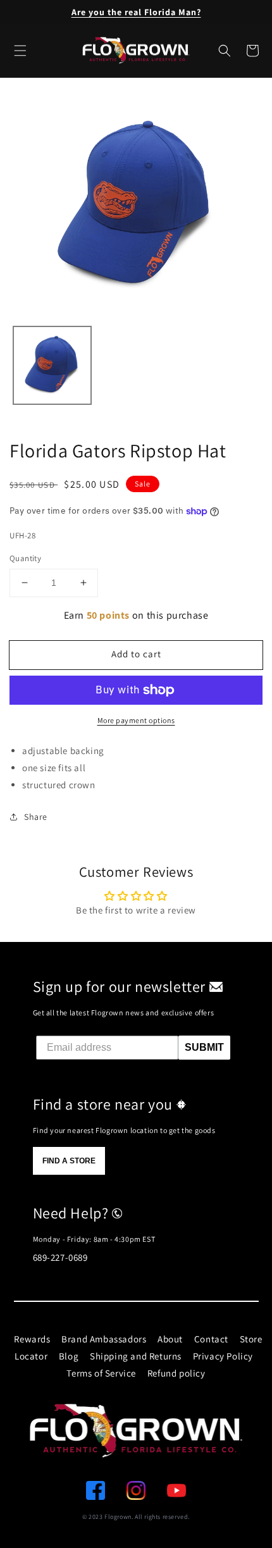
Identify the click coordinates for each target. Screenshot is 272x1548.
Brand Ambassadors (103, 1339)
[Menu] (20, 51)
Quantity (25, 558)
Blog (68, 1356)
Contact (211, 1339)
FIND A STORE (69, 1160)
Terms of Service (101, 1373)
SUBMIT (204, 1047)
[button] (224, 51)
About (170, 1339)
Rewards (32, 1339)
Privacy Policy (223, 1356)
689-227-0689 (60, 1257)
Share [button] (35, 816)
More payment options (136, 720)
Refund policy (176, 1373)
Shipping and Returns (136, 1356)
